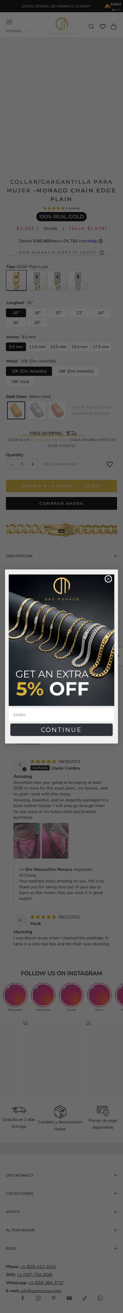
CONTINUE (61, 729)
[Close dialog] (108, 579)
